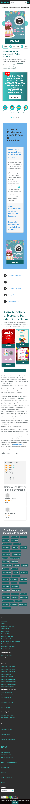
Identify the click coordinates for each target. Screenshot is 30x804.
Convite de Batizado (6, 674)
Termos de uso (5, 760)
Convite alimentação (6, 543)
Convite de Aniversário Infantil (8, 681)
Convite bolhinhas (23, 583)
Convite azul (24, 565)
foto (10, 65)
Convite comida (5, 536)
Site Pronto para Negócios (8, 717)
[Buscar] (25, 2)
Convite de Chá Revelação (8, 671)
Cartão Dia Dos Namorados (8, 739)
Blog (2, 770)
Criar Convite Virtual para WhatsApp (10, 641)
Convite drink (23, 593)
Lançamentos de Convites (7, 626)
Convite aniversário (16, 554)
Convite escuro (24, 572)
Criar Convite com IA (6, 777)
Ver (14, 465)
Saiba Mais (8, 337)
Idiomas (3, 787)
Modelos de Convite (6, 638)
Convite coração (16, 576)
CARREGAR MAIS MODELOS (15, 370)
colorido (18, 65)
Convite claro (17, 565)
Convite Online (5, 631)
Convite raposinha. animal (8, 600)
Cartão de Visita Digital (7, 715)
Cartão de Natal (5, 737)
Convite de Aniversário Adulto (8, 679)
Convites (3, 618)
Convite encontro (24, 597)
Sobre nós (4, 744)
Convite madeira (17, 543)
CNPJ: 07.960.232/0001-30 (8, 785)
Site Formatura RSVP (6, 700)
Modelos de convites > (15, 7)
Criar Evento (4, 780)
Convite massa (14, 540)
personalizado (7, 68)
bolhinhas (5, 65)
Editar (8, 345)
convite (21, 398)
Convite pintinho (5, 593)
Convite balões (15, 586)
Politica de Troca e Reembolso (9, 762)
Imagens (3, 772)
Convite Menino (14, 568)
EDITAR (15, 41)
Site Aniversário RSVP (6, 692)
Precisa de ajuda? (5, 752)
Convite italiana (5, 540)
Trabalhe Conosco (6, 652)
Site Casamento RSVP (7, 695)
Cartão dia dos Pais (6, 732)
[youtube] (6, 747)
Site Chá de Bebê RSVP (7, 702)
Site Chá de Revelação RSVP (8, 705)
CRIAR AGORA (15, 97)
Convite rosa (14, 583)
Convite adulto (15, 597)
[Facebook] (2, 747)
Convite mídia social (6, 572)
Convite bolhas (5, 568)
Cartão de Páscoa (5, 734)
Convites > (5, 7)
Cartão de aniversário (6, 727)
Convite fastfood (14, 536)
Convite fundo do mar (7, 565)
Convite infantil (5, 561)
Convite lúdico (19, 600)
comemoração (7, 66)
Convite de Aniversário (7, 643)
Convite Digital (5, 633)
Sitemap (3, 782)
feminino (14, 65)
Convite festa (5, 558)
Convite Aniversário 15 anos (8, 646)
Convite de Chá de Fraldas (8, 666)
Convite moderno (23, 604)
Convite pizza (23, 536)
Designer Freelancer (11, 656)
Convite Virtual (5, 628)
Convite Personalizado (7, 636)
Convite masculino (6, 576)
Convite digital (5, 551)
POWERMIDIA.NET (6, 755)
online (19, 66)
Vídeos (3, 775)
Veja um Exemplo (5, 455)
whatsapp (13, 68)
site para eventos (17, 444)
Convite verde (5, 604)
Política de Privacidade (7, 757)
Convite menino (23, 579)
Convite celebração (16, 590)
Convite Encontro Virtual (7, 686)
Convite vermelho (6, 547)
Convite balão (5, 579)
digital (22, 66)
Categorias (4, 621)
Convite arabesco (6, 590)
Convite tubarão (14, 561)
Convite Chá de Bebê (6, 648)
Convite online (23, 547)
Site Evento (16, 46)
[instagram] (4, 747)
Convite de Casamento (7, 676)
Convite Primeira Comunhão (8, 684)
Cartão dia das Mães (6, 729)
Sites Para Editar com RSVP (8, 689)
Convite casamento (6, 608)
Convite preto (15, 547)
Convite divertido (14, 579)
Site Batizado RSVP (6, 707)
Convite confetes (5, 586)
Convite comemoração (15, 558)
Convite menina (5, 583)
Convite (6, 46)
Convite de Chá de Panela (8, 669)
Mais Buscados (5, 767)
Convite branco (15, 593)
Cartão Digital (5, 712)
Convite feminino (6, 597)
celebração (14, 66)
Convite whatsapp (6, 554)
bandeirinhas (20, 63)
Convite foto (15, 572)
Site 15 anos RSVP (6, 697)
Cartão (3, 723)
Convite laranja (13, 604)
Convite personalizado (15, 551)
